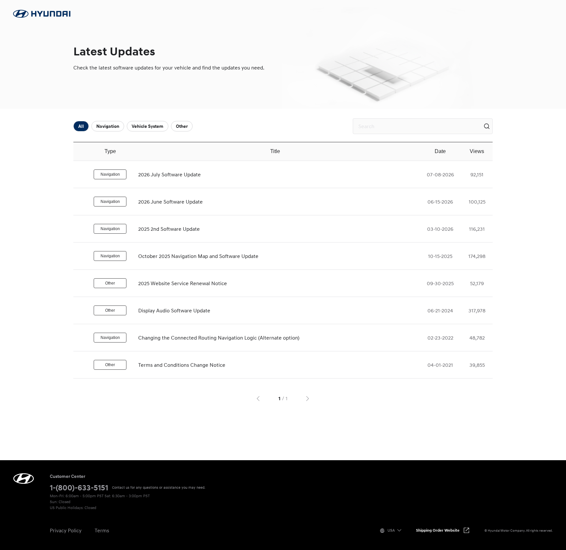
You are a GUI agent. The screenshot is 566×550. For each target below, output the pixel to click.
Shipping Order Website (438, 530)
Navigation (107, 126)
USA (391, 530)
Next (308, 398)
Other (182, 126)
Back (257, 398)
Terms (102, 530)
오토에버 (41, 14)
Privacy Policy (66, 530)
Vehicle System (147, 126)
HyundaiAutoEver (23, 478)
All (81, 126)
